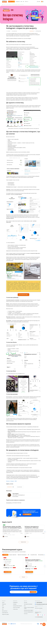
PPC (3, 609)
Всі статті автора (15, 496)
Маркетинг (4, 604)
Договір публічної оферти (28, 610)
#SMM (16, 481)
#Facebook (8, 481)
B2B (21, 1)
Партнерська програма (28, 604)
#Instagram (12, 481)
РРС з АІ (7, 559)
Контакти (25, 613)
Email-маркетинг (5, 612)
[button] (45, 531)
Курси (3, 602)
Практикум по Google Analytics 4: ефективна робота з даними (33, 560)
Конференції (18, 1)
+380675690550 (39, 602)
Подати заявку (7, 571)
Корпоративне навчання (17, 605)
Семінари (14, 604)
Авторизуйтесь (9, 502)
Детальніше (27, 514)
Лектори (25, 602)
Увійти (39, 1)
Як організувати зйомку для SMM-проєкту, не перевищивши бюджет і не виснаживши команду (12, 527)
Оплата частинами (16, 607)
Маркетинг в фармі (5, 614)
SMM (3, 607)
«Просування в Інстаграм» (33, 282)
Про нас (26, 1)
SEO (3, 605)
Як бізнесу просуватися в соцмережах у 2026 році (32, 527)
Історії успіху (15, 609)
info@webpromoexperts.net (40, 604)
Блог (23, 1)
